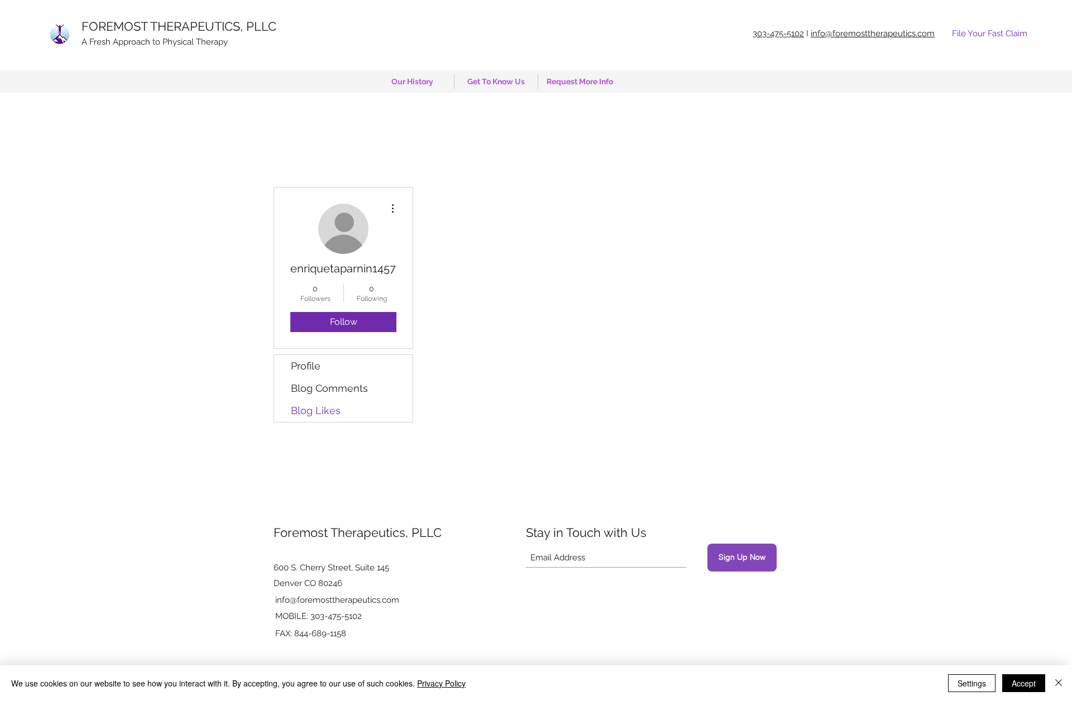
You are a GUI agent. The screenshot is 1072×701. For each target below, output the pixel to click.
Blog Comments (329, 388)
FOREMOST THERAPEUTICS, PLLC (179, 26)
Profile (305, 366)
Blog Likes (316, 410)
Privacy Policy (441, 683)
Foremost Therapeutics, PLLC (358, 532)
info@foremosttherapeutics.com (337, 600)
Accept (1024, 683)
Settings (972, 683)
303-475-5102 (778, 33)
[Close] (1058, 683)
